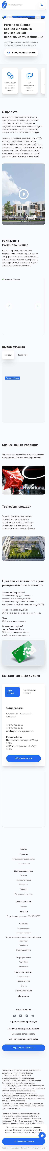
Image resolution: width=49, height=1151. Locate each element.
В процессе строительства (23, 859)
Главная (23, 849)
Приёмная (23, 945)
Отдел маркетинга (23, 950)
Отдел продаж (23, 928)
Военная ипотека (23, 880)
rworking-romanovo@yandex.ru (20, 731)
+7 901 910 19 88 (14, 725)
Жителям (23, 911)
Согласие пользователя (23, 1033)
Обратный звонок (23, 758)
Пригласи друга (23, 981)
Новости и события (23, 972)
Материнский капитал (23, 894)
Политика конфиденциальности (23, 1028)
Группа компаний (23, 901)
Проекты (24, 854)
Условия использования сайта (23, 1039)
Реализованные (23, 863)
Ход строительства (24, 990)
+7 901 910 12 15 (14, 728)
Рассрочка (23, 885)
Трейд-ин (24, 889)
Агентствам (24, 967)
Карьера (23, 906)
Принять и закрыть (25, 1141)
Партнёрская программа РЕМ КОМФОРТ (23, 916)
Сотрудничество (23, 957)
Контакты (23, 924)
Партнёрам (23, 962)
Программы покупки (23, 871)
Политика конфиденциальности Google (18, 1106)
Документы (23, 996)
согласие (14, 1132)
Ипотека (23, 876)
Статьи (24, 986)
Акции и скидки (23, 977)
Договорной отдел (23, 933)
